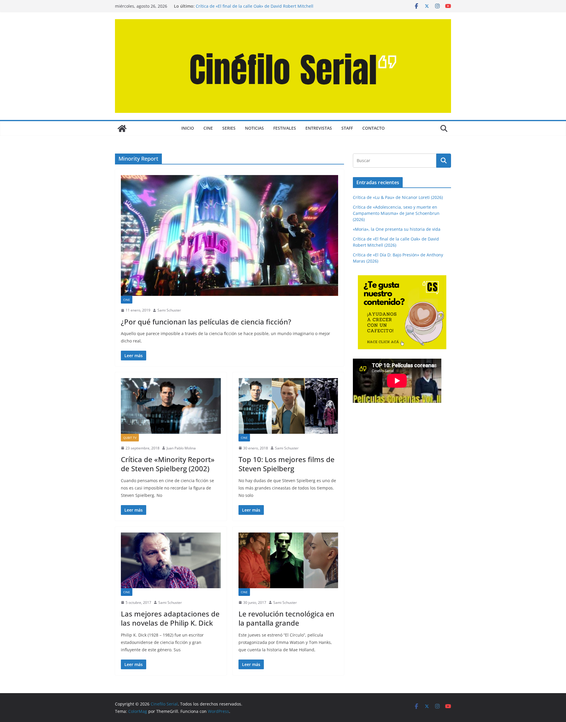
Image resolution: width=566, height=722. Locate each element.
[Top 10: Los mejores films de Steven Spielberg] (288, 405)
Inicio (187, 128)
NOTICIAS (254, 128)
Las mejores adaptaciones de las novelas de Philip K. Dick (170, 618)
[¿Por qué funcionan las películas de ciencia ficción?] (229, 235)
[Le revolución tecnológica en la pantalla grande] (288, 560)
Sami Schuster (169, 310)
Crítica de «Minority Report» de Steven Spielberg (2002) (168, 463)
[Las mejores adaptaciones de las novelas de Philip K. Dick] (171, 560)
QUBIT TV (129, 438)
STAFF (347, 128)
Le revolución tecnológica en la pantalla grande (286, 618)
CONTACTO (373, 128)
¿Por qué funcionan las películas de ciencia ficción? (206, 322)
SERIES (229, 128)
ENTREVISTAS (318, 128)
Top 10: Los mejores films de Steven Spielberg (286, 463)
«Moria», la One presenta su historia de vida (396, 229)
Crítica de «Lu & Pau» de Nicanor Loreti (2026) (398, 197)
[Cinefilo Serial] (122, 128)
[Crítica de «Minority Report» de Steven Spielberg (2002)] (171, 405)
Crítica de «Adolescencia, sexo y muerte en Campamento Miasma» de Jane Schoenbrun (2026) (396, 213)
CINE (208, 128)
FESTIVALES (284, 128)
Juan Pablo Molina (181, 448)
